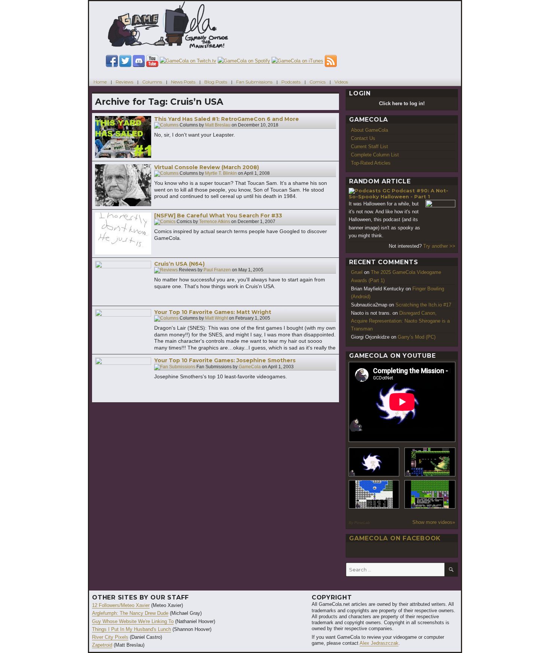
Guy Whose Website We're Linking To (133, 621)
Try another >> (439, 246)
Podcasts (290, 82)
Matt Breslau (217, 125)
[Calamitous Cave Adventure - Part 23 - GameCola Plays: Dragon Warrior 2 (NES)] (374, 494)
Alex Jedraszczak (379, 643)
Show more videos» (433, 522)
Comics (317, 82)
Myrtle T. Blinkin (221, 173)
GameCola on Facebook (395, 538)
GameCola (250, 366)
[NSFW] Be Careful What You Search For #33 (218, 215)
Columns (152, 82)
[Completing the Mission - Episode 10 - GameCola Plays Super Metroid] (374, 462)
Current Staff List (369, 146)
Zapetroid (102, 645)
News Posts (183, 82)
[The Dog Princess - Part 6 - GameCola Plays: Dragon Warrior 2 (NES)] (429, 494)
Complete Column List (375, 155)
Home (100, 82)
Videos (341, 82)
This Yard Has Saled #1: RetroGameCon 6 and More (226, 119)
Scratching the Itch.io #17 (423, 305)
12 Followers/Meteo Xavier (121, 605)
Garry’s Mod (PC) (417, 337)
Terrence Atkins (214, 222)
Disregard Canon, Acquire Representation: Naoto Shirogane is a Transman (400, 321)
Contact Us (363, 138)
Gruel (357, 272)
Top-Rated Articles (371, 163)
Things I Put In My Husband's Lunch (131, 629)
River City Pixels (110, 637)
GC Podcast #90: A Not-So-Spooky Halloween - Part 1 (398, 193)
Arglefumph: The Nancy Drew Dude (130, 613)
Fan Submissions (254, 82)
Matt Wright (216, 318)
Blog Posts (215, 82)
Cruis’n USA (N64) (179, 263)
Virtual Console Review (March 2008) (206, 167)
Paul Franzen (217, 270)
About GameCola (369, 130)
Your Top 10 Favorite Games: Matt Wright (212, 312)
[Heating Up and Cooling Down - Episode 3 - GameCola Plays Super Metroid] (429, 462)
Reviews (124, 82)
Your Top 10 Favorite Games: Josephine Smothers (225, 360)
